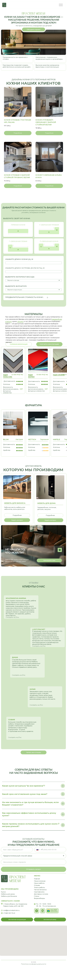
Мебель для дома (8, 894)
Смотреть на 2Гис (15, 737)
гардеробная (57, 319)
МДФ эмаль (59, 375)
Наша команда (39, 881)
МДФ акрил (31, 376)
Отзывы (37, 885)
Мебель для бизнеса (9, 896)
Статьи (36, 896)
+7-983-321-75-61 (9, 913)
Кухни (3, 892)
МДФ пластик (7, 376)
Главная (37, 879)
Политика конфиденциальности (33, 964)
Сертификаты (39, 892)
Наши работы (39, 883)
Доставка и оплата (41, 894)
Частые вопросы (40, 889)
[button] (49, 344)
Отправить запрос (33, 869)
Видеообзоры (39, 898)
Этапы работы (39, 887)
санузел (20, 321)
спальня (8, 321)
